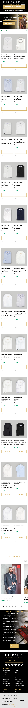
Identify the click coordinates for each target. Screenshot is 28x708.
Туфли (4, 675)
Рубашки (5, 674)
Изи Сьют (17, 677)
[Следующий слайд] (27, 21)
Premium (17, 674)
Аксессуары (5, 677)
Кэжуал (16, 672)
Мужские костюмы (7, 670)
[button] (14, 7)
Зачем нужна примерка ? (20, 691)
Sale (16, 675)
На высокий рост (19, 681)
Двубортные (5, 681)
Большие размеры (19, 679)
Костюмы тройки (6, 685)
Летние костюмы (6, 683)
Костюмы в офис (19, 683)
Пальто (16, 670)
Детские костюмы (7, 679)
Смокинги (5, 672)
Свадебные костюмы (19, 685)
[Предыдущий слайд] (1, 21)
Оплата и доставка (7, 691)
